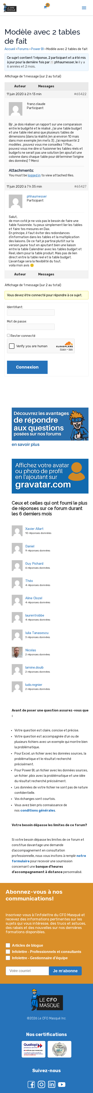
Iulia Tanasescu (37, 633)
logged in (34, 175)
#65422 (80, 94)
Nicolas (30, 650)
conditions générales (37, 810)
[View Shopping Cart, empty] (45, 7)
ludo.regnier (33, 685)
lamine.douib (34, 667)
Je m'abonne (65, 971)
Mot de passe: (17, 321)
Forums (23, 49)
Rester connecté (23, 336)
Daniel (29, 546)
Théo (29, 581)
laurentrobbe (34, 615)
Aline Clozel (33, 598)
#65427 (80, 187)
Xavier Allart (34, 529)
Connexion (27, 367)
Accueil (10, 49)
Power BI (37, 49)
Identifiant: (15, 307)
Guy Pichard (34, 564)
